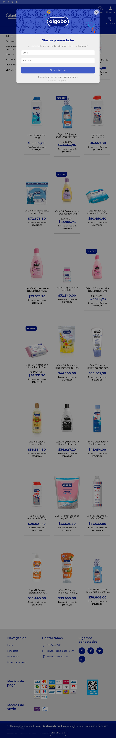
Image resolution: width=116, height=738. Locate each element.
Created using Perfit (58, 81)
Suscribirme (58, 70)
